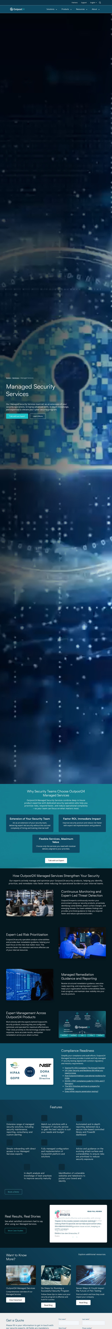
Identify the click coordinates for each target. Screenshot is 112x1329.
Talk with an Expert (17, 416)
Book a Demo (13, 1192)
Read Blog (48, 1305)
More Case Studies (15, 1230)
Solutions (50, 9)
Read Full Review (95, 1211)
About (94, 9)
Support (84, 3)
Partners (75, 3)
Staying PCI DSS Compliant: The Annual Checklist (85, 1068)
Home (8, 378)
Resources (80, 9)
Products (65, 9)
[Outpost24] (23, 9)
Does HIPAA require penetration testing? (81, 1091)
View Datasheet (15, 1300)
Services (15, 378)
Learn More (38, 416)
